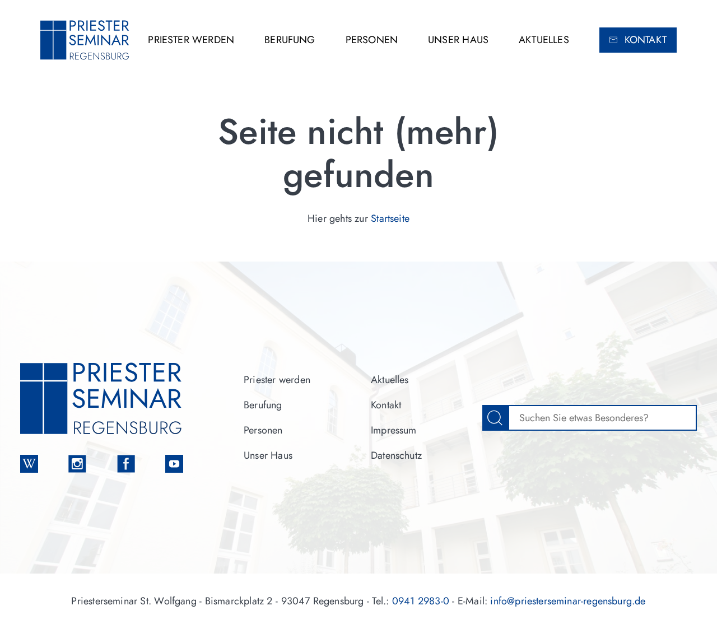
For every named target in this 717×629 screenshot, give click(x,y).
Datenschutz (396, 455)
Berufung (289, 39)
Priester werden (191, 39)
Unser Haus (458, 39)
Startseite (390, 218)
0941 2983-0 (420, 601)
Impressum (394, 430)
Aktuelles (544, 39)
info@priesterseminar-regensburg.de (567, 601)
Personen (372, 39)
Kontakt (646, 39)
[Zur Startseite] (85, 40)
